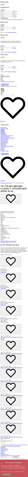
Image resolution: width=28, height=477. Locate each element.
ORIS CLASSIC (4, 140)
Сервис (2, 148)
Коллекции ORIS (4, 128)
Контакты (3, 149)
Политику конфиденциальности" (21, 458)
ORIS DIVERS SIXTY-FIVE (7, 135)
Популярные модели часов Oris (7, 81)
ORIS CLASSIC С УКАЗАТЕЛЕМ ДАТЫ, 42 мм (11, 337)
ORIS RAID (3, 145)
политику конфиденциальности (13, 446)
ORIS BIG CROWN (5, 136)
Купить (2, 242)
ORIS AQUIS (3, 134)
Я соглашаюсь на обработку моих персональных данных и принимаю (14, 445)
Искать (2, 91)
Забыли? (2, 26)
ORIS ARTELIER (4, 139)
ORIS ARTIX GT (4, 142)
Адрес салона (13, 241)
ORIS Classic (3, 272)
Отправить (3, 447)
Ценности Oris (4, 127)
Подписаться (15, 456)
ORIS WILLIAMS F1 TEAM (7, 146)
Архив (10, 183)
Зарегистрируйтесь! (12, 32)
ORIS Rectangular (4, 141)
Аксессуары (3, 147)
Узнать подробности (5, 241)
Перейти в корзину (4, 124)
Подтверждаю (6, 474)
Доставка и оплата (5, 150)
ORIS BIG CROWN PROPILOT (8, 138)
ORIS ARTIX (3, 143)
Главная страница (4, 183)
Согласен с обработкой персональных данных (12, 19)
